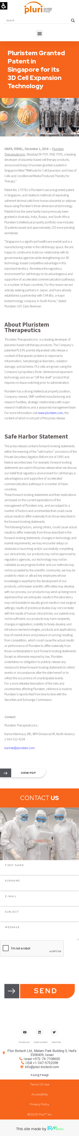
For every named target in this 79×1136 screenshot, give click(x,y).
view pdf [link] (28, 773)
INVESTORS (56, 1042)
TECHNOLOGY (24, 1042)
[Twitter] (54, 1032)
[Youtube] (24, 1032)
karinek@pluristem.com (19, 748)
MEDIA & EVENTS (41, 1042)
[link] (5, 773)
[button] (39, 33)
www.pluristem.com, (51, 413)
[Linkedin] (39, 1032)
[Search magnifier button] (73, 20)
